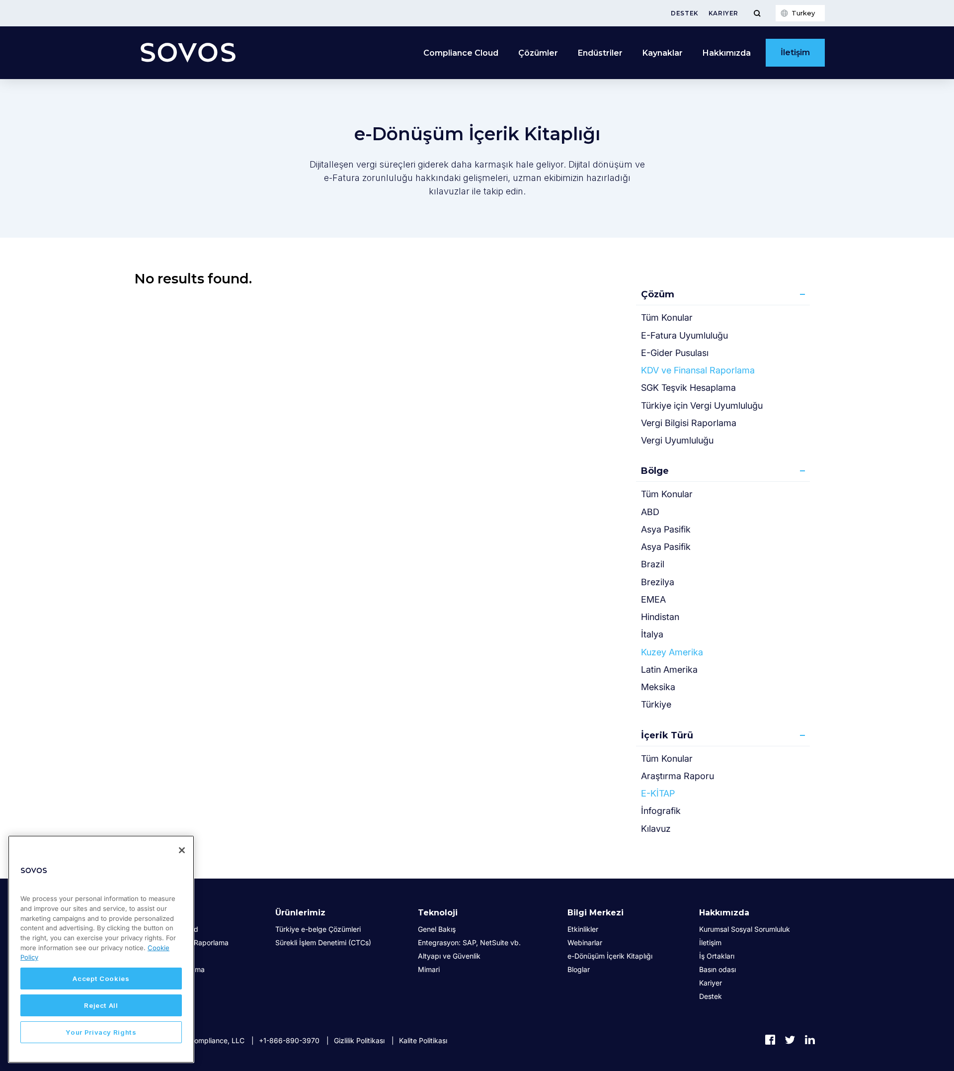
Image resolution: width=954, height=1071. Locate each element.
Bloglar (578, 969)
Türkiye (656, 704)
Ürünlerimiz (300, 912)
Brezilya (657, 582)
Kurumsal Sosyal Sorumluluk (744, 929)
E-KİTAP (658, 793)
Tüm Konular (667, 317)
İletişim (795, 52)
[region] (101, 949)
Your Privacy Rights (101, 1032)
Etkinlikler (582, 929)
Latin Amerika (669, 669)
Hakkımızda (724, 912)
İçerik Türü (667, 735)
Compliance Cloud (460, 53)
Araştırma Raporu (677, 776)
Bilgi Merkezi (595, 912)
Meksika (658, 687)
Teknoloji (438, 912)
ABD (650, 512)
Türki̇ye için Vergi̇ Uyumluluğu (702, 405)
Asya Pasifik (666, 529)
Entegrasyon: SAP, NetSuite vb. (469, 942)
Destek (685, 13)
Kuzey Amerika (672, 652)
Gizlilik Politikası (359, 1040)
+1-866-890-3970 (289, 1040)
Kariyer (723, 13)
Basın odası (717, 969)
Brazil (652, 564)
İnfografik (661, 810)
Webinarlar (584, 942)
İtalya (652, 634)
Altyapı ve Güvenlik (449, 956)
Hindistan (660, 617)
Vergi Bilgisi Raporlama (688, 423)
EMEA (653, 599)
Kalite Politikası (423, 1040)
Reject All (101, 1005)
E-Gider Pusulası (675, 353)
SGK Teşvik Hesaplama (688, 387)
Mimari (429, 969)
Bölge (655, 470)
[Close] (182, 850)
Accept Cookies (101, 978)
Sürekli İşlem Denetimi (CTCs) (323, 942)
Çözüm (657, 294)
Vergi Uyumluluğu (677, 440)
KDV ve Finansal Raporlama (698, 370)
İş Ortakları (716, 956)
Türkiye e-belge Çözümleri (318, 929)
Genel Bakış (437, 929)
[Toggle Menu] (757, 13)
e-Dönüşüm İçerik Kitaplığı (609, 956)
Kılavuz (656, 828)
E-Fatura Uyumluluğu (684, 335)
